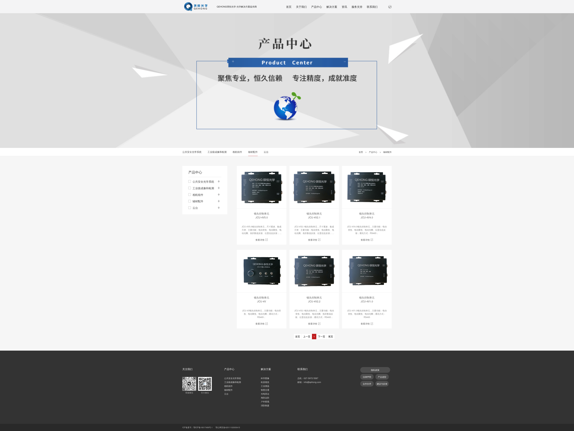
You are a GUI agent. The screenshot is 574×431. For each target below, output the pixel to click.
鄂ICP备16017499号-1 (203, 427)
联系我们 (372, 7)
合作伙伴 (367, 383)
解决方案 (331, 7)
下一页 (321, 336)
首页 (288, 7)
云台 (266, 152)
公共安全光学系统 (191, 152)
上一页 (306, 336)
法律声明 (367, 376)
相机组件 (237, 152)
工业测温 (265, 385)
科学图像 (265, 378)
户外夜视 (265, 401)
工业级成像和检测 (217, 152)
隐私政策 (375, 369)
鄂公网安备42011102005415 (228, 427)
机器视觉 (265, 382)
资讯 (344, 7)
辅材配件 (253, 152)
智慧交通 (265, 389)
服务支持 (357, 7)
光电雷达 (265, 393)
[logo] (195, 6)
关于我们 (301, 7)
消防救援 (265, 405)
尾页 (330, 336)
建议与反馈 (382, 383)
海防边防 (265, 397)
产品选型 (382, 376)
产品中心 (316, 7)
